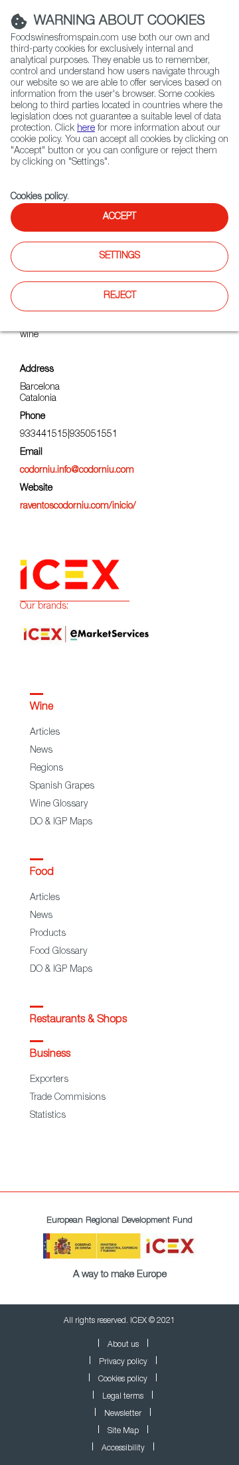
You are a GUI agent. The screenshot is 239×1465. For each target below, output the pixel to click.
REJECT (120, 296)
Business (50, 1054)
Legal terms (122, 1397)
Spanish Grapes (62, 786)
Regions (46, 768)
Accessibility (123, 1448)
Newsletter (122, 1414)
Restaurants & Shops (78, 1020)
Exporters (49, 1080)
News (41, 750)
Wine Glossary (59, 804)
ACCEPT (119, 217)
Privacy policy (123, 1362)
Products (48, 934)
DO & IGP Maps (61, 822)
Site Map (123, 1431)
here (86, 128)
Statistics (48, 1115)
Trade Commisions (68, 1098)
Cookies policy (39, 197)
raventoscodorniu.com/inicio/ (78, 506)
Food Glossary (58, 952)
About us (123, 1345)
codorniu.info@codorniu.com (77, 470)
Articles (45, 732)
